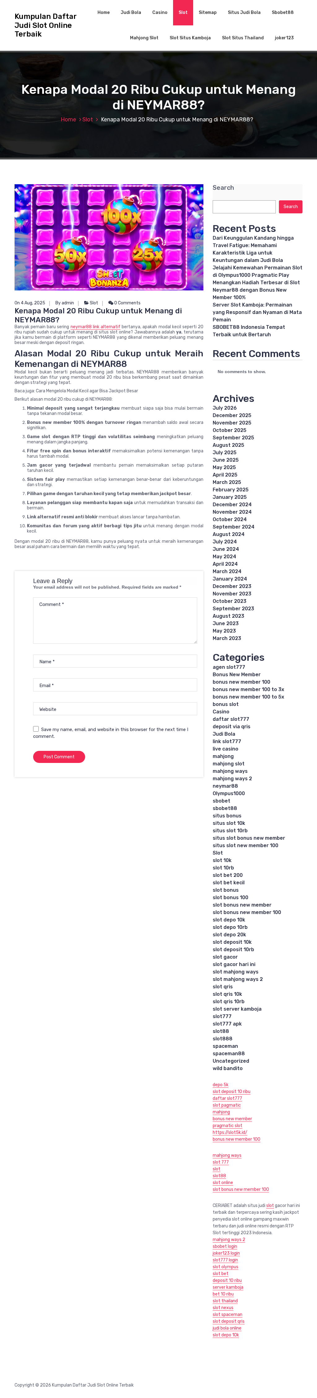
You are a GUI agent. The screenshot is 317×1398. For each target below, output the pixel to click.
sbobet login (225, 1246)
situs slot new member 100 (245, 845)
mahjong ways (230, 771)
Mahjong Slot (144, 38)
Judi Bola (131, 12)
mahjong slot (229, 764)
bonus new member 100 (241, 682)
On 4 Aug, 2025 (30, 303)
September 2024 (233, 527)
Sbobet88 (283, 12)
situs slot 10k (229, 823)
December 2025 (232, 415)
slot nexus (223, 1307)
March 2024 (227, 571)
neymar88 (225, 786)
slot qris (223, 987)
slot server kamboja (237, 1009)
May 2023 (224, 631)
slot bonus (226, 890)
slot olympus (225, 1267)
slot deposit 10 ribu (231, 1091)
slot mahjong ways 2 (238, 979)
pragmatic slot (227, 1125)
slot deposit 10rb (233, 949)
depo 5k (220, 1084)
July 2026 (225, 408)
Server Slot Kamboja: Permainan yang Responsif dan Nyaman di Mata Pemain (257, 312)
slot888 (222, 1039)
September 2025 (233, 438)
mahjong (223, 756)
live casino (225, 749)
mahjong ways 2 (232, 779)
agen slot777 (229, 667)
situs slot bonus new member (249, 838)
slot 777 (221, 1162)
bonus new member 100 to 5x (248, 697)
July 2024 (225, 542)
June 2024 (226, 549)
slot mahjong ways (235, 972)
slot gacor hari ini (234, 964)
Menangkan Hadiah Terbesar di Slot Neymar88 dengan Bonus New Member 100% (256, 290)
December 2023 (232, 586)
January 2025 (230, 497)
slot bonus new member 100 (247, 912)
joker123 (284, 38)
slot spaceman (227, 1314)
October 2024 (230, 519)
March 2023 (227, 638)
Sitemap (208, 12)
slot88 (221, 1031)
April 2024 (225, 564)
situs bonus (227, 816)
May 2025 (224, 467)
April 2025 (225, 475)
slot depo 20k (229, 935)
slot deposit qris (229, 1321)
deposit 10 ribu (227, 1280)
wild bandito (228, 1068)
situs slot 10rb (230, 831)
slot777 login (225, 1260)
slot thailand (225, 1301)
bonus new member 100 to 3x (248, 689)
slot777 (222, 1016)
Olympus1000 (229, 793)
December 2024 (232, 504)
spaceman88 (229, 1053)
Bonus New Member (237, 674)
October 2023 (229, 601)
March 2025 (227, 482)
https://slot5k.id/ (230, 1132)
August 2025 (228, 445)
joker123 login (226, 1253)
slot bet (220, 1273)
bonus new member (232, 1118)
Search (223, 187)
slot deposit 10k (232, 942)
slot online (223, 1182)
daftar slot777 (231, 719)
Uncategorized (231, 1061)
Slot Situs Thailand (243, 38)
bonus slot (226, 704)
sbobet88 (225, 808)
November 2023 (232, 594)
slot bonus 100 (230, 897)
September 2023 (233, 609)
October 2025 (229, 430)
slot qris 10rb (229, 1001)
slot (216, 1169)
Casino (159, 12)
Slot (183, 12)
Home (104, 12)
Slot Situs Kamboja (190, 38)
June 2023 (226, 623)
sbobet (221, 801)
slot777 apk (227, 1024)
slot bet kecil (229, 883)
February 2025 (231, 490)
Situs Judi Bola (244, 12)
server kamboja (228, 1287)
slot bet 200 (228, 875)
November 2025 (232, 423)
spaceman (225, 1046)
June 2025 (226, 460)
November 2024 (232, 512)
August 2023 (228, 616)
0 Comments (127, 303)
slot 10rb (223, 868)
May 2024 (224, 557)
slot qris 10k (227, 994)
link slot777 (227, 741)
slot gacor (225, 957)
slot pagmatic (227, 1105)
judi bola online (227, 1328)
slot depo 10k (229, 920)
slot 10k (222, 860)
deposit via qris (231, 726)
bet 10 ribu (223, 1294)
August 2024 (229, 534)
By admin (64, 303)
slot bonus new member (242, 905)
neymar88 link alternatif (95, 326)
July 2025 (225, 452)
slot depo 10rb (230, 927)
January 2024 (230, 579)
